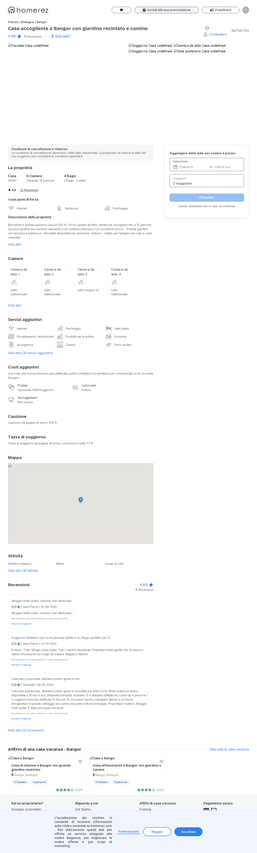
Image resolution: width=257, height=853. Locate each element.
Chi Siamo (83, 809)
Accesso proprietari (26, 809)
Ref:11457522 (240, 30)
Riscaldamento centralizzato (35, 336)
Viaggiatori (180, 178)
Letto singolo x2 (88, 290)
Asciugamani (27, 398)
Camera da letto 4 (119, 271)
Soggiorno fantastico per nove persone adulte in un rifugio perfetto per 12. (61, 637)
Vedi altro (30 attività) (23, 570)
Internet (22, 208)
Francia (145, 809)
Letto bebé (121, 328)
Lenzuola (89, 385)
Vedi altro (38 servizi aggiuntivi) (30, 353)
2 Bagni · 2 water (75, 180)
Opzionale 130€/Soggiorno (36, 390)
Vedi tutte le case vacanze (229, 749)
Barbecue (71, 208)
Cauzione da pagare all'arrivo (28, 422)
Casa (12, 176)
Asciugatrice (25, 344)
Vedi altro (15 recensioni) (26, 730)
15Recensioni (33, 36)
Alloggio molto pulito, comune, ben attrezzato (41, 600)
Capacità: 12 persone (40, 180)
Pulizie (23, 385)
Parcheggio (120, 208)
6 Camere (34, 176)
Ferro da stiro (123, 344)
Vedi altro (14, 244)
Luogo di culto (114, 563)
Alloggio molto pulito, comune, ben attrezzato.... (42, 613)
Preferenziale (128, 832)
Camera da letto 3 (86, 271)
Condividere (218, 34)
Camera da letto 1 (19, 271)
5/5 (14, 607)
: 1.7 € (89, 443)
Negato (157, 832)
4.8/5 (12, 36)
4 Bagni (70, 176)
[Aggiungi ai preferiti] (207, 28)
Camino (70, 344)
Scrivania (120, 336)
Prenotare (206, 197)
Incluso (86, 390)
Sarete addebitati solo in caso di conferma (207, 206)
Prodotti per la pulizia (80, 336)
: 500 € (52, 422)
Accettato (188, 832)
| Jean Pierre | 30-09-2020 (39, 606)
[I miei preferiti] (121, 10)
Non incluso (25, 402)
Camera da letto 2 (52, 271)
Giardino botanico (20, 563)
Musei (60, 563)
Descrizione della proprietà (29, 217)
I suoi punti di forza (23, 199)
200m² (12, 180)
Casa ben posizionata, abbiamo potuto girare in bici (45, 678)
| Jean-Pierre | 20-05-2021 (38, 643)
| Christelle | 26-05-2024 (37, 684)
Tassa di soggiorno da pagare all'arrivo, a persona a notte (47, 443)
